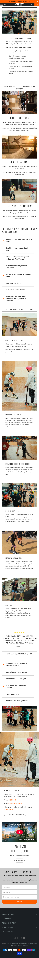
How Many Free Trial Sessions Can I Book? (19, 240)
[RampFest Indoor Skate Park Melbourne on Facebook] (18, 938)
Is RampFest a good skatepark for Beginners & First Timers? (18, 258)
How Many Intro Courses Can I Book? (17, 249)
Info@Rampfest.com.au (15, 803)
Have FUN (8, 605)
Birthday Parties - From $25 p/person (16, 686)
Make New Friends (12, 511)
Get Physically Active (14, 340)
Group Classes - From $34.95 (16, 672)
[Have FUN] (19, 589)
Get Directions (8, 809)
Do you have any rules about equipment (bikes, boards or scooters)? (16, 298)
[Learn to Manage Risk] (19, 542)
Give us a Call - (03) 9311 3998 (15, 814)
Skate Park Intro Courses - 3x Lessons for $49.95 (16, 664)
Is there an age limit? (13, 283)
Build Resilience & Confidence (17, 464)
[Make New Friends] (19, 495)
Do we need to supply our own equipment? (16, 267)
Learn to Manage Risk (14, 558)
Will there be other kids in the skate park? (18, 275)
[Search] (32, 4)
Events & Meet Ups (12, 694)
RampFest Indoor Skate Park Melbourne (16, 943)
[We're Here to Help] (19, 759)
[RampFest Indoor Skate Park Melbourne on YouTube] (24, 938)
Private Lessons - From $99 (16, 679)
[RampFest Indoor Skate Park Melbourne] (19, 4)
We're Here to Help (11, 791)
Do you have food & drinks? (15, 290)
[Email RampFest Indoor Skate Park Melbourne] (14, 938)
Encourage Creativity (14, 415)
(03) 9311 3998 (12, 800)
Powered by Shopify (23, 945)
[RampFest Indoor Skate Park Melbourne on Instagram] (21, 938)
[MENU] (1, 4)
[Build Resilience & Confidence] (19, 448)
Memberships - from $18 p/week (17, 701)
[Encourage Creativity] (19, 386)
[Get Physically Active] (19, 324)
